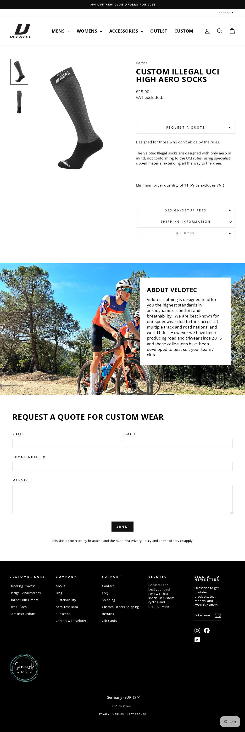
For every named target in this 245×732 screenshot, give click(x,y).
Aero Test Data (67, 607)
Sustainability (66, 600)
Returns (185, 233)
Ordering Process (22, 586)
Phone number (28, 457)
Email (130, 434)
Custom (183, 31)
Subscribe (63, 614)
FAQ (105, 593)
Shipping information (186, 222)
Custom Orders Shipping (120, 607)
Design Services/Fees (25, 593)
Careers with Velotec (71, 621)
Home (140, 63)
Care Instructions (22, 614)
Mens (59, 31)
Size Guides (18, 607)
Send (123, 526)
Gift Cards (109, 621)
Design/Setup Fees (186, 210)
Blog (59, 593)
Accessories (124, 31)
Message (22, 480)
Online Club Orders (24, 600)
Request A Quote (185, 127)
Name (18, 434)
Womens (88, 31)
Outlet (158, 31)
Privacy (104, 714)
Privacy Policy (141, 541)
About (60, 586)
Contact (108, 586)
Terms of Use (136, 714)
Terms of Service (171, 541)
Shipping (108, 600)
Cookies (118, 714)
